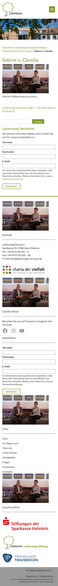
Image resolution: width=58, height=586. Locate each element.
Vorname (7, 142)
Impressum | (32, 576)
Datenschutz (46, 576)
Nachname (8, 151)
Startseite (7, 47)
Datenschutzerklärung (12, 179)
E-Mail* (6, 161)
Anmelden (11, 186)
